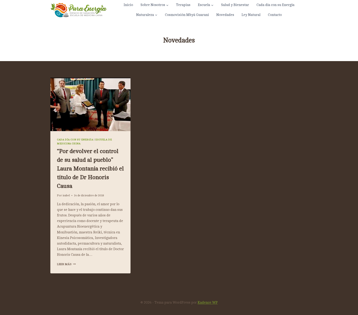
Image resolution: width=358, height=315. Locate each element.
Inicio (128, 5)
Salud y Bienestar (235, 5)
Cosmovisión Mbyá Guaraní (187, 15)
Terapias (183, 5)
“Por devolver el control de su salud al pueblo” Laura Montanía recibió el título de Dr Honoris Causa (90, 168)
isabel (66, 195)
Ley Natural (251, 15)
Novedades (225, 15)
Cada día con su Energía (275, 5)
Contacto (275, 15)
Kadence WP (208, 302)
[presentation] (90, 104)
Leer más (66, 264)
